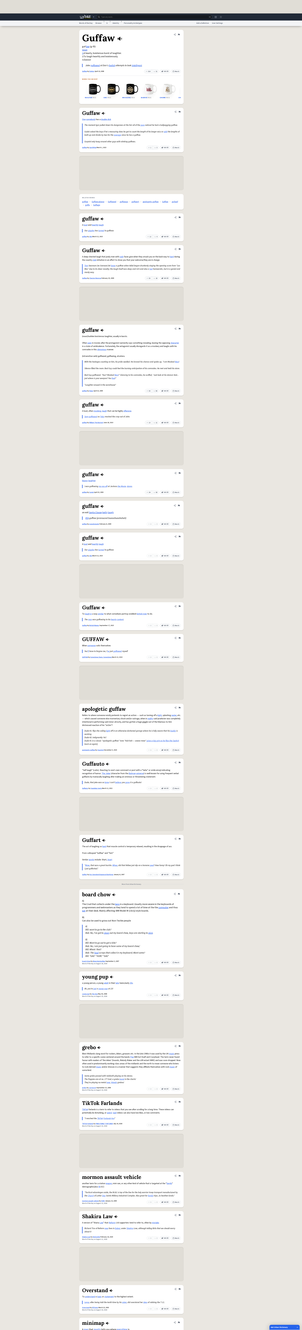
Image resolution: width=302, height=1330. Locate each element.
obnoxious (101, 349)
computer (163, 907)
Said (115, 1112)
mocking (97, 411)
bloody (114, 1082)
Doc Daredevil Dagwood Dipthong (101, 874)
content (120, 619)
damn (129, 486)
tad (151, 269)
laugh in (88, 613)
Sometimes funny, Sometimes (101, 657)
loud (86, 225)
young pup (86, 994)
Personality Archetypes (133, 23)
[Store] (216, 17)
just (94, 988)
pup (106, 988)
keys (117, 904)
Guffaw (84, 71)
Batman (132, 773)
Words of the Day (85, 23)
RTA (87, 518)
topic (99, 1296)
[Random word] (209, 17)
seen (89, 342)
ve (108, 651)
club (94, 260)
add (165, 131)
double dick (106, 119)
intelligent (137, 65)
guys (143, 125)
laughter (92, 480)
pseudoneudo (94, 524)
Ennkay (91, 71)
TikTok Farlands (87, 1124)
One (84, 119)
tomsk (91, 492)
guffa (87, 205)
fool (113, 378)
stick (150, 933)
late (117, 983)
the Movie (122, 486)
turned (101, 230)
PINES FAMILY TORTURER (104, 1124)
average (117, 135)
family (169, 1183)
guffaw (85, 201)
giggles (91, 230)
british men (142, 613)
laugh (101, 225)
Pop (132, 1057)
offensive (127, 411)
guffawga (124, 201)
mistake (155, 1222)
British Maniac (94, 625)
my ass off (103, 486)
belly (104, 512)
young (101, 988)
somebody (90, 119)
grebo (84, 1088)
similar (101, 613)
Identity (116, 23)
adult (106, 983)
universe (140, 773)
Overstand (86, 1307)
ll (88, 651)
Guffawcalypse (98, 201)
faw (87, 46)
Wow (87, 865)
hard (172, 256)
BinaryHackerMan (99, 961)
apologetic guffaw (151, 201)
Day (104, 1195)
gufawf (175, 201)
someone (91, 645)
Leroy (86, 1302)
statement (109, 1296)
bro (112, 1118)
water (173, 715)
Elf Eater (95, 1307)
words (91, 859)
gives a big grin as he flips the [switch (163, 740)
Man (177, 361)
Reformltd (96, 1237)
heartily (95, 225)
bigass (85, 480)
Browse (98, 23)
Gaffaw (165, 201)
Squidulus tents (96, 788)
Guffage (96, 205)
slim (90, 236)
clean (106, 933)
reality (150, 718)
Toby (102, 416)
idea (145, 1302)
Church (91, 1195)
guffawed (95, 65)
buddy (173, 730)
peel (152, 865)
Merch (177, 71)
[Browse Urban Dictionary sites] (87, 17)
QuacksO (100, 750)
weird (109, 1112)
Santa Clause (95, 512)
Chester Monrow (95, 278)
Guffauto (85, 788)
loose (113, 265)
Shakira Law (86, 1237)
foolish (112, 65)
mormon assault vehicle (90, 1201)
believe (118, 782)
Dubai (117, 1228)
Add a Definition (202, 23)
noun (84, 50)
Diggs (91, 391)
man (90, 619)
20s (131, 983)
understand (90, 1296)
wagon (109, 1183)
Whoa (114, 865)
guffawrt (135, 201)
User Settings (217, 23)
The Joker (106, 773)
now (108, 1082)
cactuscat (92, 1088)
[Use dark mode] (221, 17)
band (122, 1079)
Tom (86, 265)
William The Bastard (96, 422)
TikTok (85, 1109)
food (96, 952)
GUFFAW (85, 657)
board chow (86, 961)
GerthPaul (92, 147)
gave (127, 782)
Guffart (84, 874)
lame (107, 782)
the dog (95, 994)
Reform (112, 1222)
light (160, 715)
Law (101, 1222)
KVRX (103, 1201)
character (175, 342)
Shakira (130, 1228)
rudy (122, 256)
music (171, 1053)
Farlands (107, 1118)
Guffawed (112, 201)
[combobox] (154, 17)
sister (124, 1302)
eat (83, 910)
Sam (86, 416)
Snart (109, 859)
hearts (113, 619)
